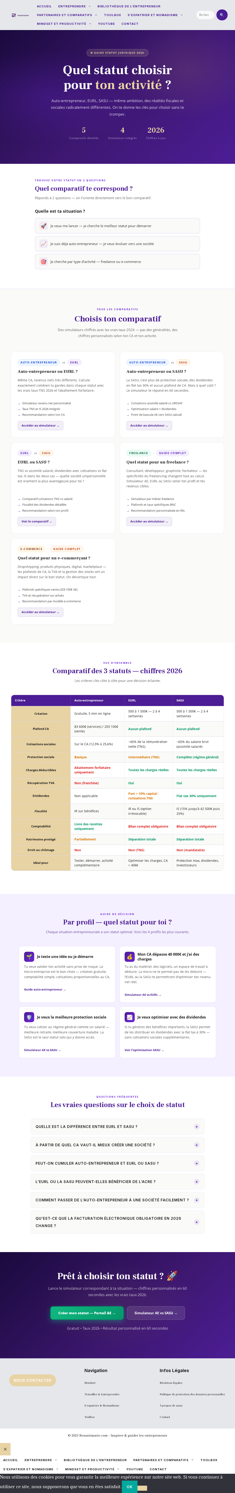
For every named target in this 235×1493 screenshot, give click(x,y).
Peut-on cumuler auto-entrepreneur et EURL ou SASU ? (117, 1163)
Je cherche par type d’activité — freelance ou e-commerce (91, 261)
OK (130, 1487)
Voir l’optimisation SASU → (144, 1050)
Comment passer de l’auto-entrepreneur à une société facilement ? (117, 1200)
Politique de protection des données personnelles (192, 1394)
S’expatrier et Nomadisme (153, 15)
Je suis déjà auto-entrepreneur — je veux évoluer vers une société (97, 243)
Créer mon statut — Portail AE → (87, 1313)
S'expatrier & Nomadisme (101, 1405)
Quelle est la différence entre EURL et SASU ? (117, 1126)
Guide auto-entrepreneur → (45, 989)
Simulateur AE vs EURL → (143, 995)
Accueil (44, 6)
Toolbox (112, 15)
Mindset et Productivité (61, 23)
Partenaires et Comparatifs (64, 15)
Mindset (89, 1383)
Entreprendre (72, 6)
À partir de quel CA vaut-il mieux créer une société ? (117, 1145)
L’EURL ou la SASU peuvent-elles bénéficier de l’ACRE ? (117, 1181)
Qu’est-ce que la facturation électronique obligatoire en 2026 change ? (117, 1222)
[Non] (142, 1488)
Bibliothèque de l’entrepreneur (129, 6)
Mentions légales (171, 1383)
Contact (130, 23)
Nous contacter (32, 1380)
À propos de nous (171, 1405)
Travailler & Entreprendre (102, 1394)
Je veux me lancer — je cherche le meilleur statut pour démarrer (96, 226)
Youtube (106, 23)
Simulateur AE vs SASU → (42, 1050)
